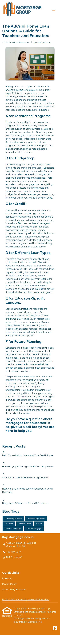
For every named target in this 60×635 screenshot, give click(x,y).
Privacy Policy (9, 584)
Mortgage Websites (24, 618)
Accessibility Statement (14, 589)
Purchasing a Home (42, 42)
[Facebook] (55, 628)
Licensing (7, 578)
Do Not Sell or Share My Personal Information (25, 599)
